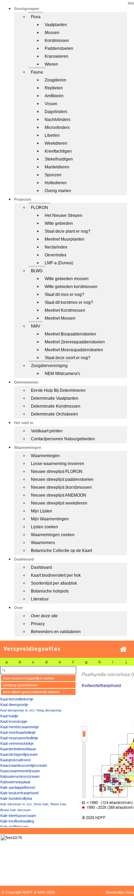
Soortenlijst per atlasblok (54, 583)
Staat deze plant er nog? (67, 231)
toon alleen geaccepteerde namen (31, 692)
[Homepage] (123, 649)
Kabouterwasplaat (15, 782)
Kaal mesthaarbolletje (18, 732)
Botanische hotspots (50, 591)
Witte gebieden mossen (67, 278)
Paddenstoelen (59, 48)
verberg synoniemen (20, 685)
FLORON (39, 207)
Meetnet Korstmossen (65, 310)
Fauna (37, 72)
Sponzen (53, 175)
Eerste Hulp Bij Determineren (58, 390)
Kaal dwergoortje (14, 705)
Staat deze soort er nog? (67, 357)
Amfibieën (54, 95)
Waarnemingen (45, 455)
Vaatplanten (56, 24)
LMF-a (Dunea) (59, 263)
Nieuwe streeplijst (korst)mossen (61, 487)
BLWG (37, 270)
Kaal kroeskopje (13, 721)
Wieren (51, 64)
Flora (36, 16)
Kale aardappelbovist (17, 787)
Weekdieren (56, 143)
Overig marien (58, 190)
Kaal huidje (9, 716)
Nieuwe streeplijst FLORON (56, 471)
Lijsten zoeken (44, 526)
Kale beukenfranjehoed (19, 793)
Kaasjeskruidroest (15, 760)
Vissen (51, 103)
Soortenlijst (114, 892)
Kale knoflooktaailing (17, 821)
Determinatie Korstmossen (55, 406)
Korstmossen (57, 40)
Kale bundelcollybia (16, 798)
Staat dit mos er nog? (64, 294)
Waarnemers (43, 542)
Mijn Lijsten (41, 511)
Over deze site (44, 615)
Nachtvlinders (57, 119)
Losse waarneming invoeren (57, 463)
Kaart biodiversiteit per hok (56, 575)
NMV (35, 326)
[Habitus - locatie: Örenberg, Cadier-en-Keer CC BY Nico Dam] (11, 837)
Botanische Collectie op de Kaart (61, 550)
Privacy (38, 623)
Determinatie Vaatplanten (54, 398)
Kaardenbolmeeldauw (18, 749)
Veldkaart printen (47, 431)
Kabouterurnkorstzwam (20, 776)
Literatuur (40, 599)
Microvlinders (57, 127)
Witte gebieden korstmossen (71, 286)
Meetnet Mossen (60, 318)
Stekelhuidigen (59, 159)
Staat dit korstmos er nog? (69, 302)
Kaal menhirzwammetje (19, 727)
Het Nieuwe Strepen (63, 215)
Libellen (52, 135)
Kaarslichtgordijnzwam (19, 754)
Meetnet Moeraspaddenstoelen (74, 349)
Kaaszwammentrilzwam (20, 771)
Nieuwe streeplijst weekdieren (59, 503)
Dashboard (41, 567)
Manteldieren (57, 167)
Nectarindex (56, 247)
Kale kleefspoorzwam (18, 816)
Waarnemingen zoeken (53, 534)
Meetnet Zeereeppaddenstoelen (75, 342)
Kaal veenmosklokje (17, 743)
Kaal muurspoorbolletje (19, 738)
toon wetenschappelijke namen (28, 678)
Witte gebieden (59, 223)
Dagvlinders (56, 111)
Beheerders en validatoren (56, 631)
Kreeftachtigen (58, 151)
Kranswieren (56, 56)
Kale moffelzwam (14, 827)
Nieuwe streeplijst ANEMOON (58, 495)
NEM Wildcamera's (62, 373)
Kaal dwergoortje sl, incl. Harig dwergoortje (31, 710)
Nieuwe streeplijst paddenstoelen (62, 479)
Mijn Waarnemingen (50, 519)
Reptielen (54, 88)
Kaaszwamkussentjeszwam (23, 765)
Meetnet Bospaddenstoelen (70, 334)
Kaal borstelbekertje (16, 699)
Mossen (52, 32)
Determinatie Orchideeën (54, 414)
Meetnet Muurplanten (65, 239)
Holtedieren (56, 182)
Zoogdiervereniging (49, 365)
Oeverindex (55, 255)
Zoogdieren (55, 80)
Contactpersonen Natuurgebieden (63, 438)
